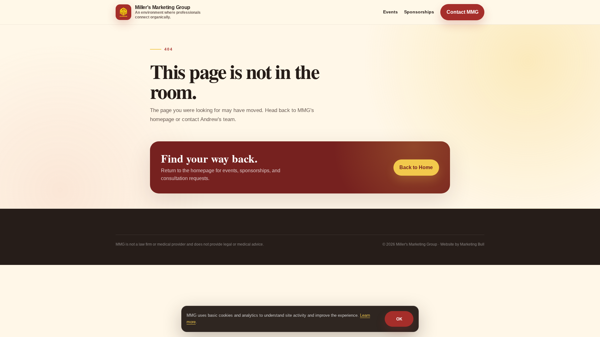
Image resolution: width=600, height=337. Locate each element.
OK (399, 319)
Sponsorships (419, 11)
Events (390, 11)
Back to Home (416, 167)
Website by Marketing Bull (462, 244)
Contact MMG (462, 12)
